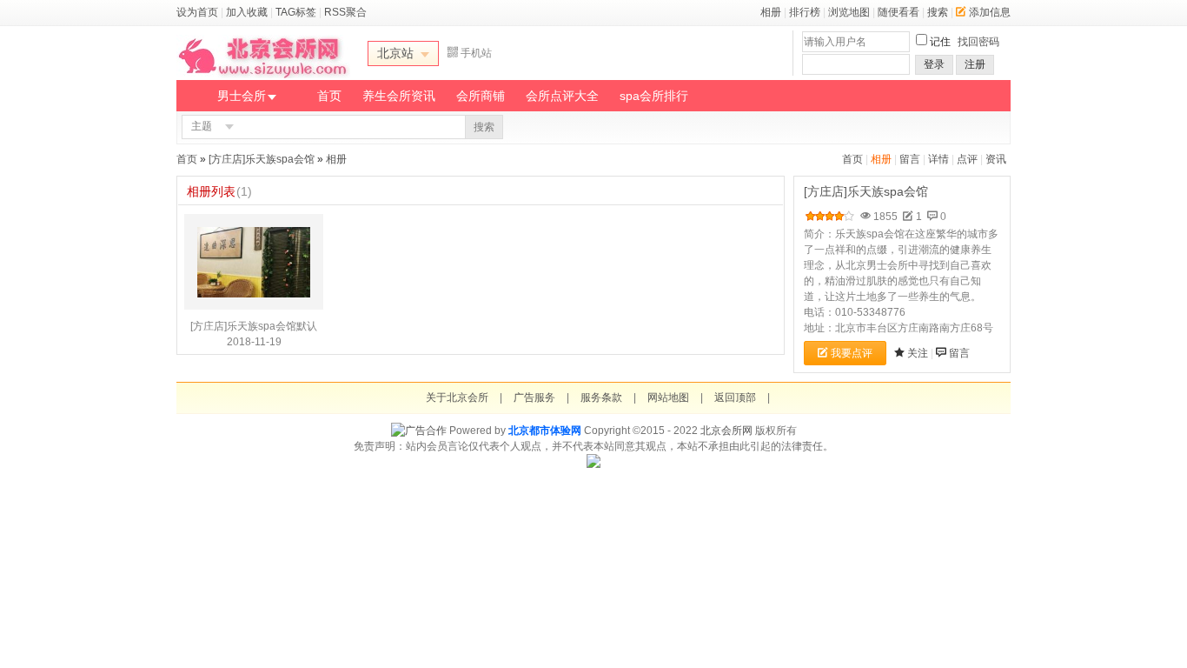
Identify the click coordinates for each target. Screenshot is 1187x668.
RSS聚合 (345, 12)
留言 (909, 159)
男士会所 (241, 96)
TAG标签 (295, 12)
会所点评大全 (562, 96)
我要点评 (851, 353)
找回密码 (978, 42)
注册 (975, 64)
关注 (917, 353)
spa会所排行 (654, 96)
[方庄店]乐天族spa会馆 (262, 159)
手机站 (476, 53)
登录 (934, 64)
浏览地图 (849, 12)
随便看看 (898, 12)
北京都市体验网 (544, 430)
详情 (938, 159)
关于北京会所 (457, 397)
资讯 (995, 159)
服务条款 (601, 397)
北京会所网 (726, 430)
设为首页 (197, 12)
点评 (967, 159)
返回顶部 (735, 397)
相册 (770, 12)
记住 (940, 42)
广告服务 (534, 397)
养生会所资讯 (398, 96)
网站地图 (668, 397)
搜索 (937, 12)
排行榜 (804, 12)
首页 (329, 96)
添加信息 (990, 12)
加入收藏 (247, 12)
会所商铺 (480, 96)
